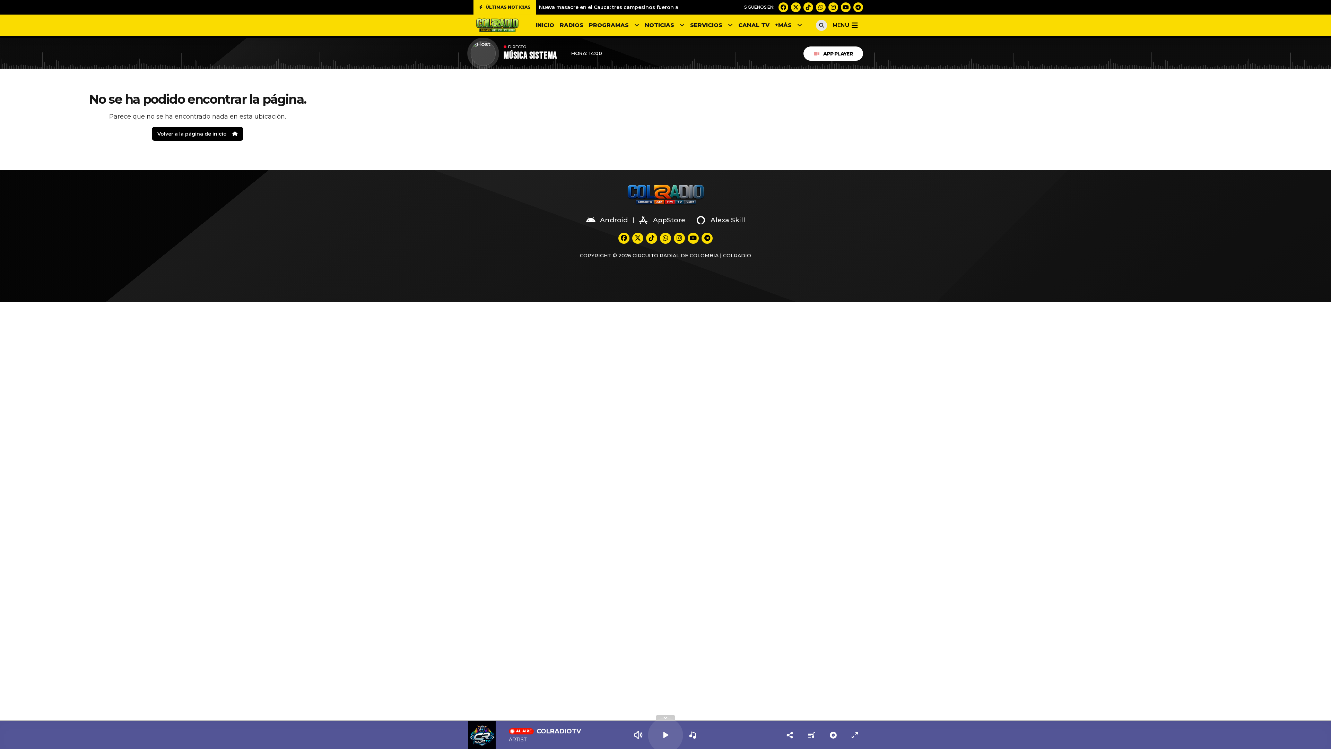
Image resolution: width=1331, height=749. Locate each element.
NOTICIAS (659, 25)
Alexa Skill (728, 220)
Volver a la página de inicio (192, 134)
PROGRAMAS (609, 25)
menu (841, 25)
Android (614, 220)
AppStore (669, 220)
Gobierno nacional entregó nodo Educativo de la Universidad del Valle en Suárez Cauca (652, 7)
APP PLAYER (838, 54)
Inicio (545, 25)
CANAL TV (753, 25)
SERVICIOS (706, 25)
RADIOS (571, 25)
